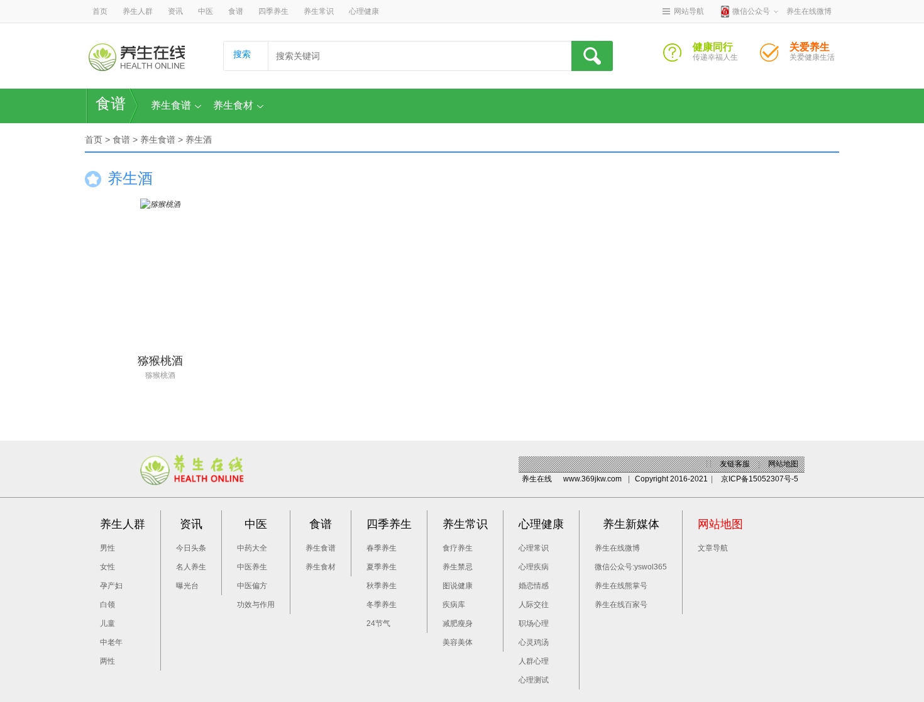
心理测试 (534, 680)
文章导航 (713, 548)
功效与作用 (256, 604)
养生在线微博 (617, 548)
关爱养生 (774, 56)
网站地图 (783, 463)
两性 (107, 661)
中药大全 (252, 548)
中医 (205, 11)
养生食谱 (171, 105)
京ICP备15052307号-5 (759, 478)
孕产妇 (111, 585)
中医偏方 (252, 585)
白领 (107, 604)
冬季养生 (381, 604)
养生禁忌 (458, 566)
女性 (107, 566)
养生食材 (233, 105)
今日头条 (191, 548)
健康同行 (678, 56)
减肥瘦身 (458, 623)
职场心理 (534, 623)
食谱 (235, 11)
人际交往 (534, 604)
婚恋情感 (534, 585)
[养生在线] (137, 57)
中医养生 (252, 566)
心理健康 (364, 11)
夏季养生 (381, 566)
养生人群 (138, 11)
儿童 (107, 623)
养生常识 (319, 11)
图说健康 (458, 585)
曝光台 (187, 585)
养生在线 (537, 478)
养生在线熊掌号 (621, 585)
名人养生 (191, 566)
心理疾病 (534, 566)
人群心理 (534, 661)
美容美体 (458, 642)
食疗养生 (458, 548)
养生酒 (198, 139)
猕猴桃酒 (160, 375)
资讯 (175, 11)
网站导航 (689, 11)
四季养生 (273, 11)
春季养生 (381, 548)
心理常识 (534, 548)
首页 (99, 11)
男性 (107, 548)
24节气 (378, 623)
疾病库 (454, 604)
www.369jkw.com (592, 478)
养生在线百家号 (621, 604)
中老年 (111, 642)
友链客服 (735, 463)
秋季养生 (381, 585)
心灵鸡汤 (534, 642)
